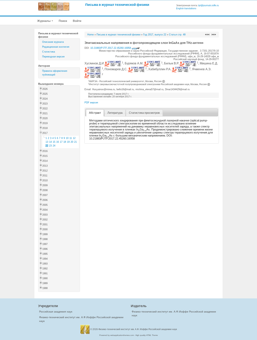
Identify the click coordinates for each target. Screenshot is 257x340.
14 (50, 141)
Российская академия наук (55, 311)
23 (50, 145)
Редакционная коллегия (55, 46)
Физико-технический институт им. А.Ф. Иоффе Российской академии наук (137, 329)
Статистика (48, 51)
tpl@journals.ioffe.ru (208, 5)
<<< (207, 34)
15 (54, 141)
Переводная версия (53, 56)
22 (47, 145)
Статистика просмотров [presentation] (144, 112)
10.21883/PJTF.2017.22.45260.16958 (111, 48)
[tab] (95, 112)
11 (70, 138)
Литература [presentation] (114, 112)
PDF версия (91, 102)
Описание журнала (53, 41)
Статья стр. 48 (177, 34)
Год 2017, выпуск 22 (154, 34)
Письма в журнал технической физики (117, 4)
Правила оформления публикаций (54, 72)
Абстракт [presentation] (95, 112)
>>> (213, 34)
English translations (186, 8)
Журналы (44, 21)
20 (72, 141)
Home (90, 34)
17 (61, 141)
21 (75, 141)
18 (64, 141)
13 (47, 141)
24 (54, 145)
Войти (77, 21)
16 (57, 141)
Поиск (63, 21)
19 (68, 141)
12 (74, 138)
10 (67, 138)
